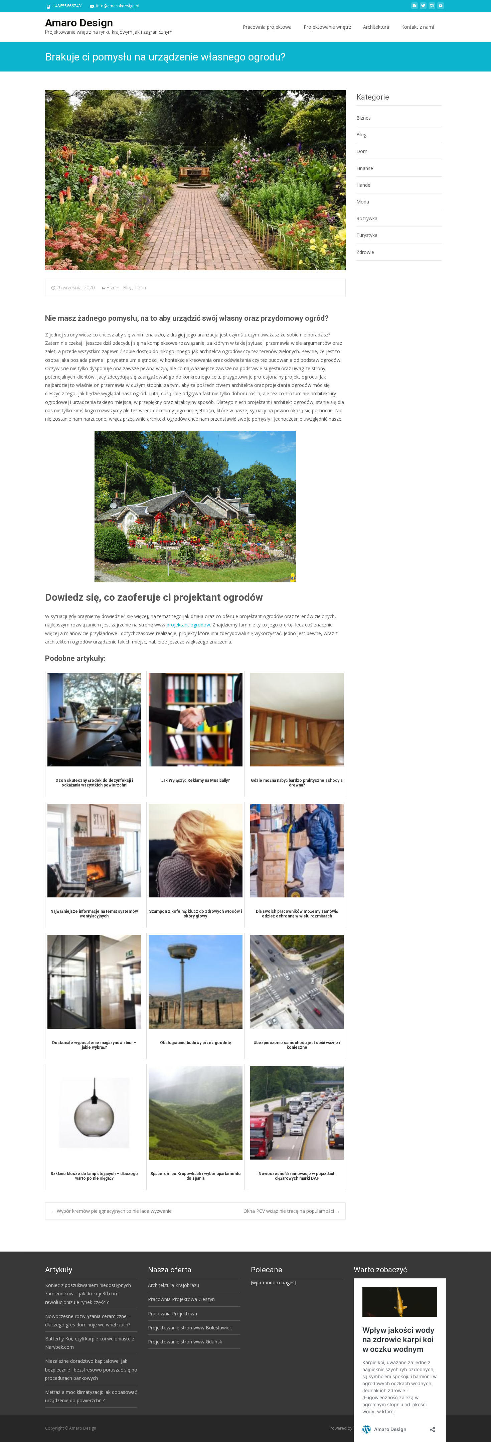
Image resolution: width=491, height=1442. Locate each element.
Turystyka (366, 235)
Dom (140, 287)
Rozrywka (366, 218)
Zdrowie (365, 252)
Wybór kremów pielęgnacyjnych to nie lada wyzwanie (111, 1211)
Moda (362, 201)
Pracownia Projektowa (172, 1313)
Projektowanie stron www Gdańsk (185, 1341)
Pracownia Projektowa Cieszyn (181, 1299)
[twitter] (423, 8)
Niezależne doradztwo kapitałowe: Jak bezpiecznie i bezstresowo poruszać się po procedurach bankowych (91, 1369)
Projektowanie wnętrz (327, 27)
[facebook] (414, 8)
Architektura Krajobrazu (173, 1285)
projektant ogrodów (188, 624)
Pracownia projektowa (267, 27)
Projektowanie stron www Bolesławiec (190, 1327)
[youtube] (440, 8)
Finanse (364, 168)
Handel (363, 185)
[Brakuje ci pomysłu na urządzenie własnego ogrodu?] (195, 180)
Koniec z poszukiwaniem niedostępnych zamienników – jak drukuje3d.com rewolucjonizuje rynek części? (88, 1293)
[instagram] (432, 8)
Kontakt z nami (417, 27)
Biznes (114, 287)
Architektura (376, 27)
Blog (128, 287)
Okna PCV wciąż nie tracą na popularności (291, 1211)
